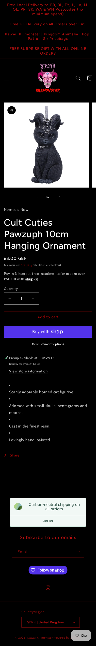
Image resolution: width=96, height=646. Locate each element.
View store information (28, 371)
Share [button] (15, 455)
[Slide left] (37, 196)
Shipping (26, 265)
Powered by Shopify (67, 637)
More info (48, 520)
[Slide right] (59, 196)
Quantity (11, 289)
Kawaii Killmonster (40, 637)
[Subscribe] (77, 552)
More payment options (48, 344)
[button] (6, 78)
